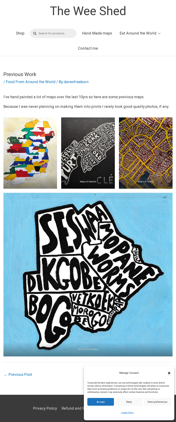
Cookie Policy (127, 413)
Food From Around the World (31, 82)
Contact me (88, 48)
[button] (169, 373)
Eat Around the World (138, 33)
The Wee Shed (88, 11)
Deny (129, 401)
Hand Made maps (97, 33)
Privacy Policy (45, 408)
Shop (20, 33)
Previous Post (18, 374)
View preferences (157, 401)
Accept (101, 401)
